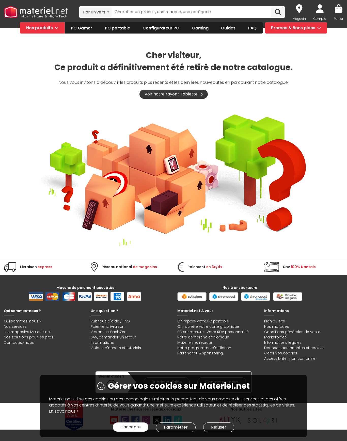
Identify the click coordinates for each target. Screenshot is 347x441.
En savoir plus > (64, 411)
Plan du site (274, 321)
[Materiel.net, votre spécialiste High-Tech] (36, 12)
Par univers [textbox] (94, 12)
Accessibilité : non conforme (290, 358)
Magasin (299, 19)
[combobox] (95, 12)
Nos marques (276, 326)
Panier (338, 19)
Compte (319, 19)
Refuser (218, 427)
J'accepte (130, 427)
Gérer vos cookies (280, 353)
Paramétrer (176, 427)
